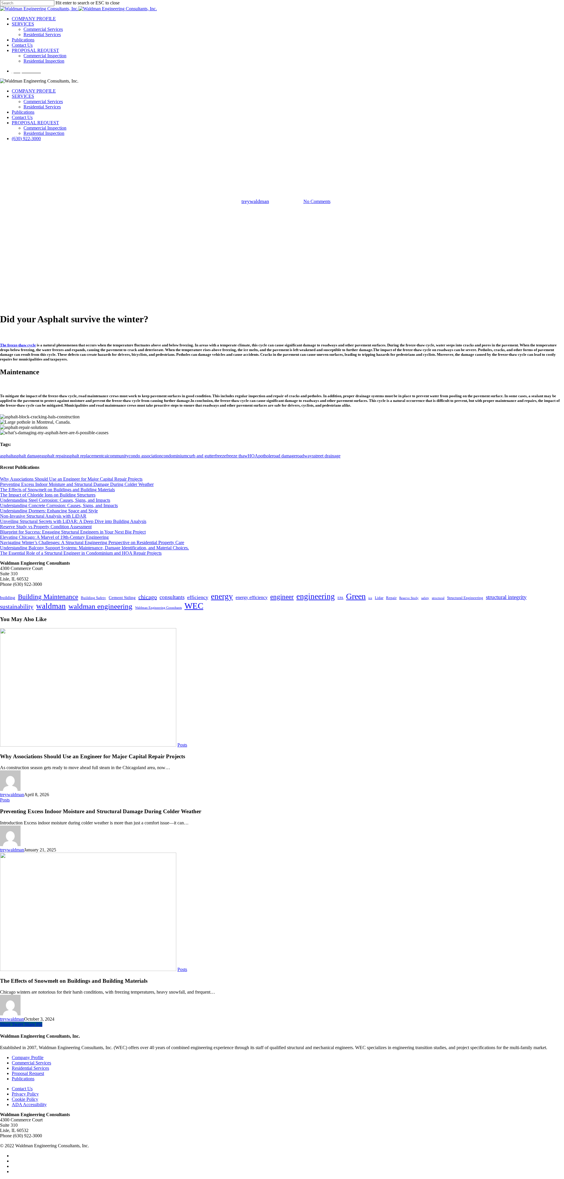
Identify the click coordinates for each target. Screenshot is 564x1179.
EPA (340, 598)
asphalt (6, 455)
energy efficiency (252, 597)
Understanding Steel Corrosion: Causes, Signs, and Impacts (55, 500)
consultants (172, 597)
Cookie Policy (25, 1099)
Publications (23, 112)
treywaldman (255, 201)
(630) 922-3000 (26, 138)
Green (356, 596)
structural (438, 598)
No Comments (316, 201)
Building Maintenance (48, 597)
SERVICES (23, 96)
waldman (51, 606)
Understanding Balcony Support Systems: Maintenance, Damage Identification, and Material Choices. (94, 547)
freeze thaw (237, 455)
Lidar (379, 598)
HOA (253, 455)
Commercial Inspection (45, 127)
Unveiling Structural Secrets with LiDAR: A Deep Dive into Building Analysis (73, 521)
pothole (265, 455)
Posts (281, 171)
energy (222, 596)
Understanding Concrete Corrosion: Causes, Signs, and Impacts (59, 505)
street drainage (327, 455)
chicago (147, 597)
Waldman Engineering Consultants (158, 607)
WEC (193, 606)
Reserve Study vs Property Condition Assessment (46, 526)
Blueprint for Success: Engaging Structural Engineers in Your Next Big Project (73, 531)
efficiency (197, 597)
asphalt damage (27, 455)
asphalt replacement (84, 455)
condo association (145, 455)
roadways (305, 455)
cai (105, 455)
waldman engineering (100, 606)
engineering (315, 596)
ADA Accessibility (29, 1104)
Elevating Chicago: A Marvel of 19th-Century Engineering (54, 537)
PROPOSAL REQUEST (35, 122)
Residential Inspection (44, 133)
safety (425, 598)
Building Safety (93, 598)
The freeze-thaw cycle (18, 345)
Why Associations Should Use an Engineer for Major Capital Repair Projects (71, 479)
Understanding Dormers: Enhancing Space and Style (49, 510)
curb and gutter (201, 455)
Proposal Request (28, 1073)
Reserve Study (409, 598)
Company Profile (27, 1057)
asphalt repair (53, 455)
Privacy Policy (25, 1093)
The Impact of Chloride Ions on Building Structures (47, 494)
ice (370, 598)
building (7, 597)
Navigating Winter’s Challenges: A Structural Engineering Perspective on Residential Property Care (92, 542)
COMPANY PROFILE (34, 90)
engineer (282, 597)
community (118, 455)
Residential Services (42, 106)
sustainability (16, 606)
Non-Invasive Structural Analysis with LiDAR (43, 516)
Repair (391, 598)
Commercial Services (43, 101)
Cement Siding (122, 597)
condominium (174, 455)
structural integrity (506, 597)
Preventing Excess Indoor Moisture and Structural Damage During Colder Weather (77, 484)
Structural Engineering (465, 598)
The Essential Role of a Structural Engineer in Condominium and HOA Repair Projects (81, 553)
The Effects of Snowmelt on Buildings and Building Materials (57, 489)
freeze (220, 455)
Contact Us (22, 117)
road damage (284, 455)
